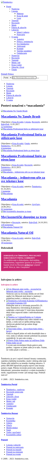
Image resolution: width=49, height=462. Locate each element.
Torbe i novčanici (13, 432)
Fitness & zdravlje (18, 27)
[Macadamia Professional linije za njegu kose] (20, 150)
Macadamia (9, 199)
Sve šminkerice (23, 44)
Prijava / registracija (25, 41)
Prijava (11, 74)
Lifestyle (15, 30)
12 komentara (6, 127)
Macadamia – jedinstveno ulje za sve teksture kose (23, 179)
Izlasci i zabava (23, 32)
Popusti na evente (13, 454)
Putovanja (21, 34)
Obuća (9, 425)
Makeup (20, 13)
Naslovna (15, 9)
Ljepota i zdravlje (13, 445)
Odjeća (9, 423)
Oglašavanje (22, 53)
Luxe (19, 18)
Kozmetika (10, 421)
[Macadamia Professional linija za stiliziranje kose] (22, 129)
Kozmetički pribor (13, 435)
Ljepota (14, 11)
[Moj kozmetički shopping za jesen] (16, 211)
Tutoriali (14, 20)
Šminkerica (5, 146)
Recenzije (15, 23)
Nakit (8, 430)
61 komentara (6, 209)
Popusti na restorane (14, 452)
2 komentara (6, 170)
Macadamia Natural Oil (17, 232)
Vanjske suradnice (24, 51)
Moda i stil (15, 62)
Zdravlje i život (17, 67)
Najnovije (10, 418)
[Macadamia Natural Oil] (11, 227)
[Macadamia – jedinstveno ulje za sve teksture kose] (23, 172)
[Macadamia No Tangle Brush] (14, 111)
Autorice (20, 39)
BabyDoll (5, 124)
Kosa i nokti (16, 65)
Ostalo (14, 69)
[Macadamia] (7, 193)
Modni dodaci (12, 428)
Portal (8, 6)
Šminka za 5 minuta (33, 317)
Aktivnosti (21, 46)
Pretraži (4, 74)
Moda (13, 25)
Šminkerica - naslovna (15, 389)
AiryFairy (36, 204)
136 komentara (7, 225)
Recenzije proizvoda (14, 392)
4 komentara (6, 148)
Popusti (4, 440)
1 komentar (5, 191)
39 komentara (6, 243)
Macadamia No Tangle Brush (20, 116)
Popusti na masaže (13, 450)
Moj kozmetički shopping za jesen (23, 217)
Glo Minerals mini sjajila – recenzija (23, 290)
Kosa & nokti (22, 16)
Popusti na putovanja (15, 447)
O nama (14, 37)
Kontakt (20, 48)
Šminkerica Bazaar (9, 413)
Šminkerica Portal (9, 384)
